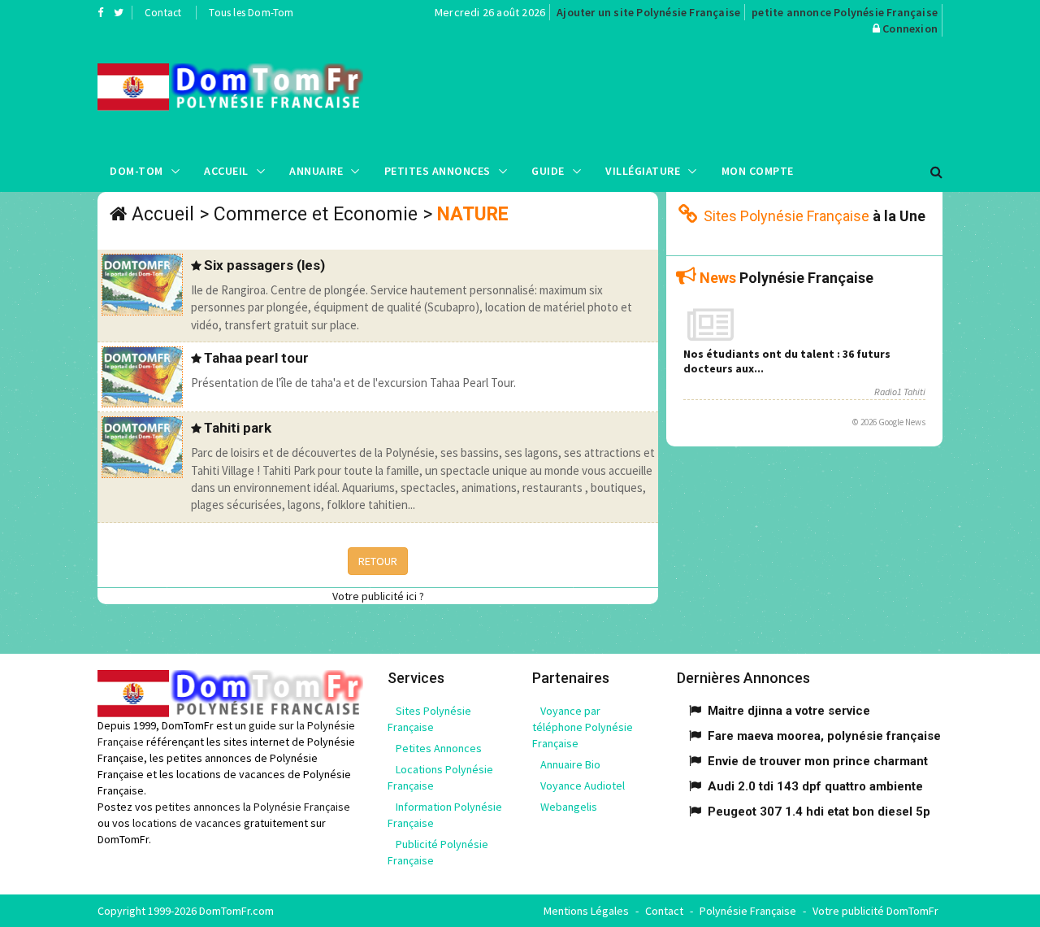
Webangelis (568, 806)
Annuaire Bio (570, 764)
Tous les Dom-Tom (251, 13)
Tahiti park (237, 428)
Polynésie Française (748, 910)
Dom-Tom (136, 170)
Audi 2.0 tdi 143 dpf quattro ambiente (815, 786)
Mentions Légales (586, 910)
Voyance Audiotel (582, 785)
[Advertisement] (683, 93)
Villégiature (642, 170)
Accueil (226, 170)
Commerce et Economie (316, 214)
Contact (163, 13)
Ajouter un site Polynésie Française (648, 12)
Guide (548, 170)
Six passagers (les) (264, 265)
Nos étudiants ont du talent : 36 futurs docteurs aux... (786, 361)
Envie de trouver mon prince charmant (818, 761)
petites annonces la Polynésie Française (252, 806)
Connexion (910, 28)
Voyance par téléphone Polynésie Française (582, 727)
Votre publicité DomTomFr (875, 910)
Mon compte (758, 170)
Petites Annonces (437, 170)
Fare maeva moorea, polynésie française (824, 736)
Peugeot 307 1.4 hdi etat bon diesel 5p (819, 811)
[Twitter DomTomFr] (119, 12)
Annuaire (316, 170)
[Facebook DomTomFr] (100, 12)
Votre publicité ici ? (378, 596)
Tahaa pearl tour (256, 358)
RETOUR (377, 561)
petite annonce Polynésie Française (845, 12)
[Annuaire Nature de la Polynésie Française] (230, 87)
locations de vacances (186, 823)
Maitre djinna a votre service (789, 710)
